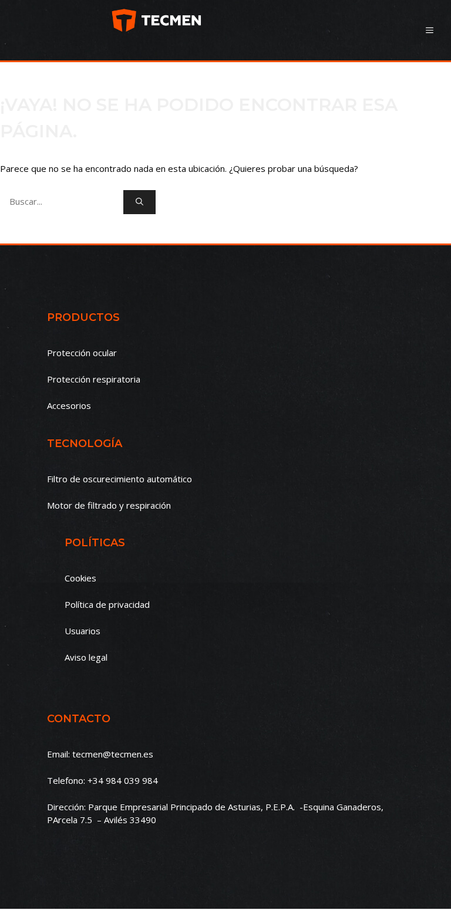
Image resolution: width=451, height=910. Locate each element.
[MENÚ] (429, 30)
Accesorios (69, 405)
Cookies (80, 578)
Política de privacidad (107, 604)
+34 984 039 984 (122, 780)
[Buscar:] (61, 201)
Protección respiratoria (93, 379)
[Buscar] (139, 202)
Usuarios (82, 631)
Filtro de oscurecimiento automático (119, 479)
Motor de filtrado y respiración (109, 505)
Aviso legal (86, 657)
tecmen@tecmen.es (112, 754)
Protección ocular (82, 352)
